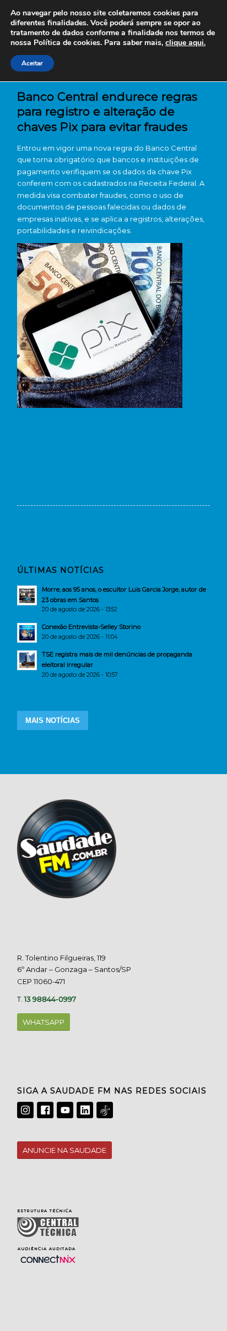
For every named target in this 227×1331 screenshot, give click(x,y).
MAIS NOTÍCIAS (52, 720)
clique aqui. (185, 42)
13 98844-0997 (50, 999)
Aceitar (32, 63)
